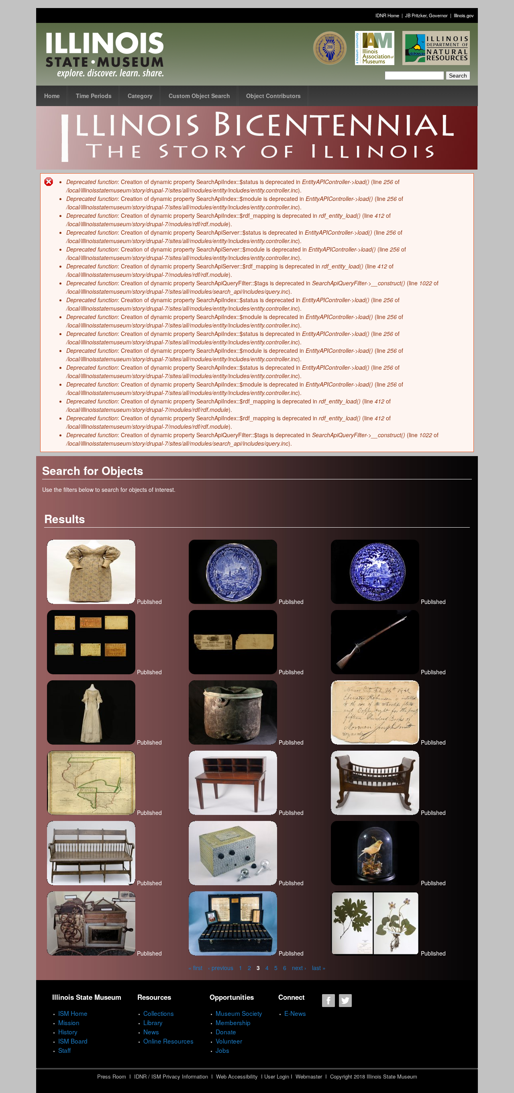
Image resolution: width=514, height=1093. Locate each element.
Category (140, 96)
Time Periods (94, 96)
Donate (226, 1031)
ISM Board (73, 1040)
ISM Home (73, 1013)
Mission (69, 1022)
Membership (233, 1022)
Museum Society (239, 1013)
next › (299, 968)
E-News (295, 1013)
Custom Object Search (199, 96)
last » (319, 968)
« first (195, 968)
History (68, 1031)
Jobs (222, 1050)
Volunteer (229, 1040)
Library (153, 1022)
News (151, 1031)
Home (52, 96)
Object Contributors (273, 96)
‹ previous (220, 968)
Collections (158, 1013)
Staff (64, 1050)
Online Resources (168, 1040)
